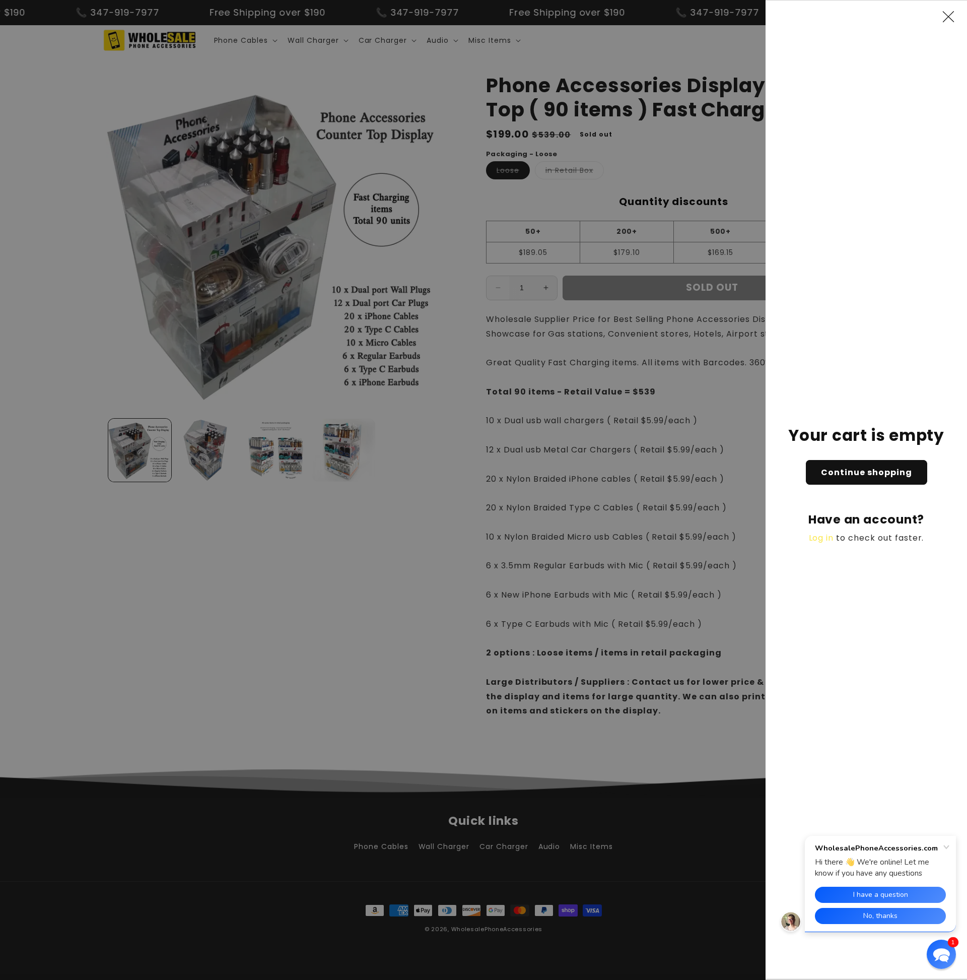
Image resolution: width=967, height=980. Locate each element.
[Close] (953, 17)
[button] (941, 954)
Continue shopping (866, 472)
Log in (821, 538)
